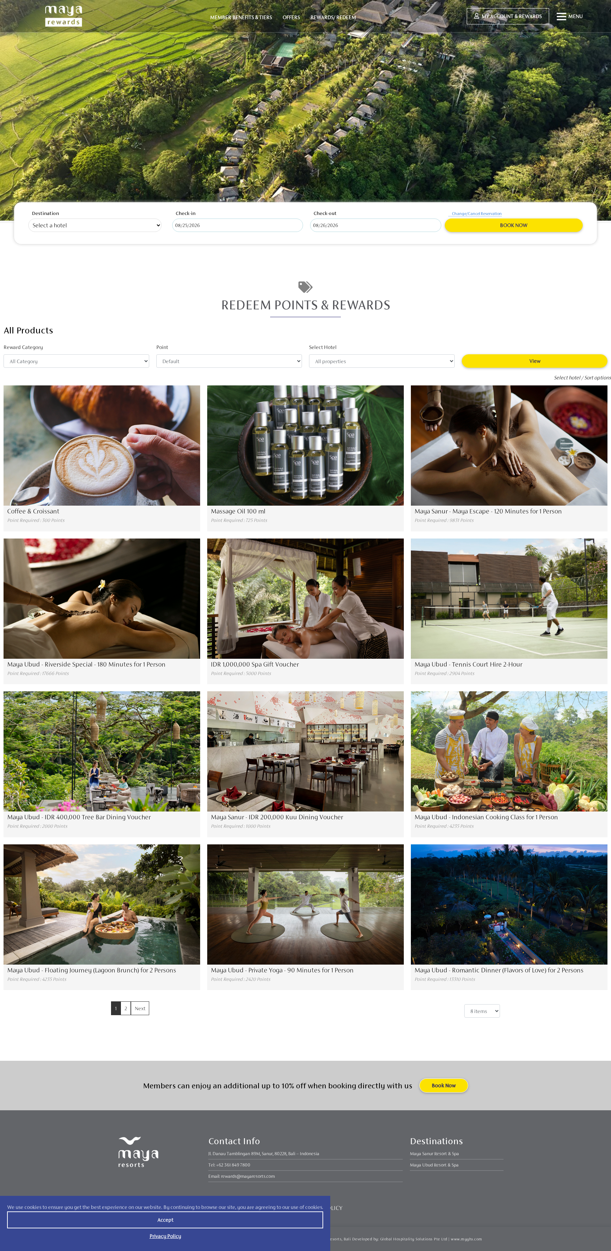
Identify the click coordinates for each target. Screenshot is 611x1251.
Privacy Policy (165, 1236)
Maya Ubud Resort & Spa (434, 1165)
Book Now (513, 225)
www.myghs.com (466, 1239)
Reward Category (23, 347)
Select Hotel (323, 347)
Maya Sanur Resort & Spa (434, 1153)
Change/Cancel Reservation (477, 213)
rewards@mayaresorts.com (248, 1176)
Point (162, 347)
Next (140, 1008)
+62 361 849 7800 (233, 1165)
